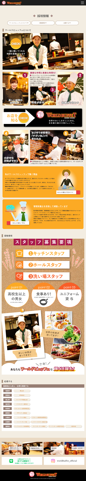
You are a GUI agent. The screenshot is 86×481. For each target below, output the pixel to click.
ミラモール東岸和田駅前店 (39, 417)
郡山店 (22, 391)
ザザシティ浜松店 (22, 413)
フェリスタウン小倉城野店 (21, 426)
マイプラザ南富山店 (22, 400)
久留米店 (73, 426)
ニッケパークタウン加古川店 (39, 422)
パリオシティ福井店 (22, 404)
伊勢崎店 (21, 395)
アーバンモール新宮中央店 (56, 426)
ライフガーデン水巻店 (39, 426)
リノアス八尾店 (21, 417)
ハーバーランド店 (22, 422)
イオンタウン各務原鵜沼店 (21, 408)
